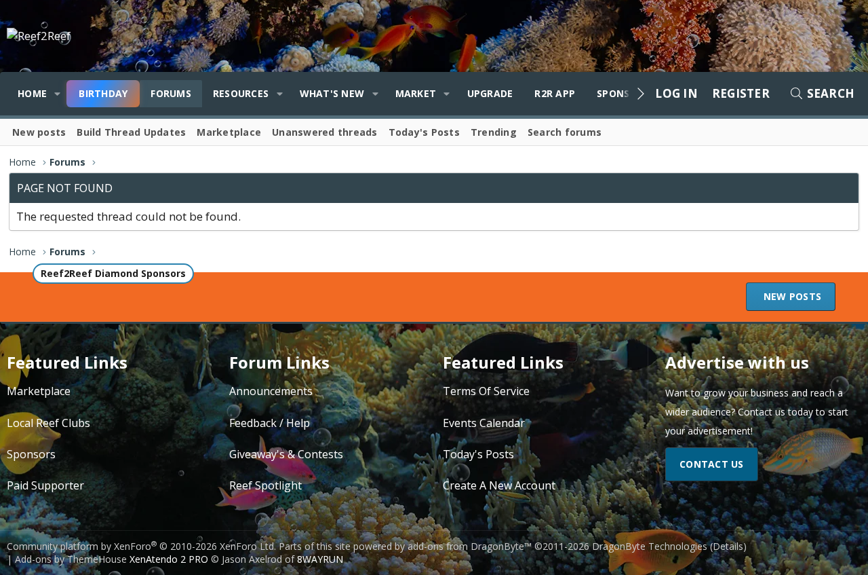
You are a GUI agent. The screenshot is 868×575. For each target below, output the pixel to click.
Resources (241, 93)
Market (416, 93)
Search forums (564, 132)
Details (728, 546)
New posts (39, 132)
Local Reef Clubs (48, 422)
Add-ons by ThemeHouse (71, 559)
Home (32, 93)
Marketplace (229, 132)
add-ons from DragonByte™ (470, 546)
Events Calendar (484, 422)
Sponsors (31, 454)
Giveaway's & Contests (286, 454)
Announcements (271, 391)
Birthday (103, 93)
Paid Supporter (45, 485)
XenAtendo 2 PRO (169, 559)
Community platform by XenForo (141, 546)
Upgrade (490, 93)
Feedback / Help (269, 422)
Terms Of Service (486, 391)
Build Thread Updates (131, 132)
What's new (332, 93)
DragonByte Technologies (649, 546)
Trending (494, 132)
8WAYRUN (320, 559)
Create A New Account (499, 485)
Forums (171, 93)
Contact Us (711, 464)
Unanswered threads (325, 132)
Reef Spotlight (265, 485)
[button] (57, 93)
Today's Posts (424, 132)
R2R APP (554, 93)
